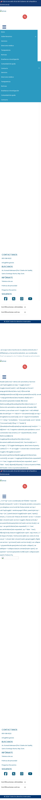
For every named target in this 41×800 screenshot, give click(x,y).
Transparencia (5, 81)
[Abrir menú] (2, 27)
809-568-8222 (6, 258)
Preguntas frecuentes (9, 290)
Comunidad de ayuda (8, 95)
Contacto (4, 100)
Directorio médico (7, 77)
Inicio (3, 32)
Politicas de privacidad (9, 285)
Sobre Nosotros (6, 36)
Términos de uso (7, 281)
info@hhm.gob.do (8, 262)
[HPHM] (11, 9)
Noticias (4, 86)
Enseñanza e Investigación (10, 90)
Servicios (4, 72)
